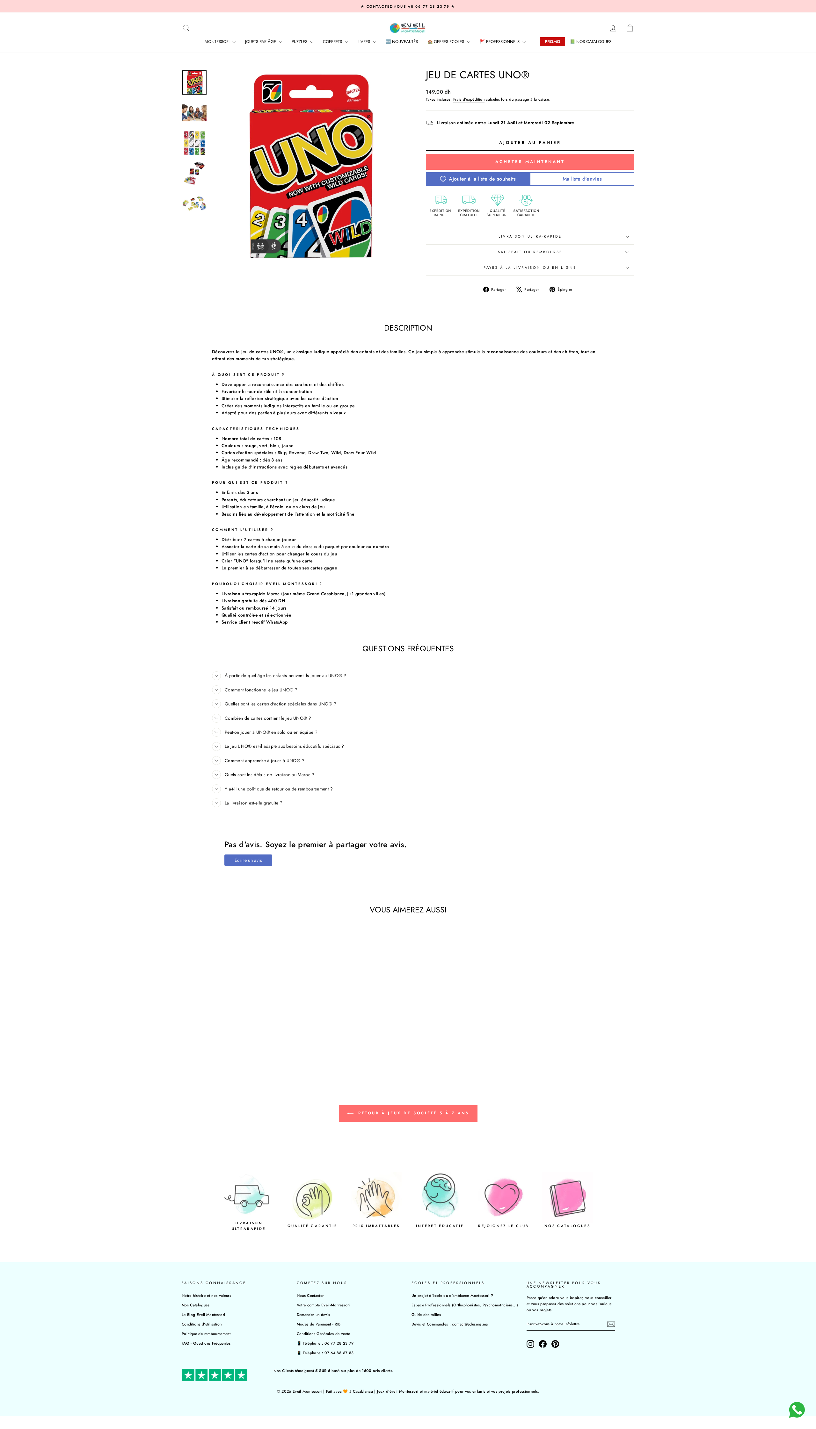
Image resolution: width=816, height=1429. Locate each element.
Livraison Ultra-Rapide (530, 236)
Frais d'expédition (468, 99)
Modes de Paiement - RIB (319, 1324)
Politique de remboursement (206, 1333)
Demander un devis (313, 1314)
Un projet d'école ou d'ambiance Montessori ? (452, 1295)
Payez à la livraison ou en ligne (530, 267)
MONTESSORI (218, 42)
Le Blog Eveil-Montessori (203, 1314)
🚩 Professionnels (500, 42)
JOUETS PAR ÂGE (261, 42)
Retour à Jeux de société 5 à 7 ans (412, 1113)
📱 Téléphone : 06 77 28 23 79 (325, 1343)
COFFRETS (333, 42)
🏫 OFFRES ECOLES (446, 42)
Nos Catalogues (195, 1305)
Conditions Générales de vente (323, 1333)
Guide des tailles (426, 1314)
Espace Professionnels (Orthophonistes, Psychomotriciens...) (465, 1305)
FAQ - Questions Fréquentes (206, 1343)
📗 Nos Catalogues (590, 42)
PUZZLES (300, 42)
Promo (552, 42)
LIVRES (364, 42)
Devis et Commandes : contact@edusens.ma (450, 1324)
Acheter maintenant (530, 162)
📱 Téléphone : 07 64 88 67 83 (325, 1352)
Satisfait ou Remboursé (530, 251)
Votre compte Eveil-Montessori (323, 1305)
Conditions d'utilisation (202, 1324)
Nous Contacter (310, 1295)
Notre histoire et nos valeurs (206, 1295)
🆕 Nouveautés (402, 42)
